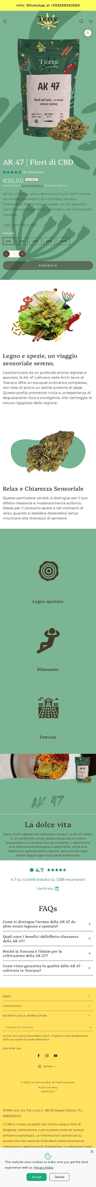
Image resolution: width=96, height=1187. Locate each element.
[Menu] (5, 21)
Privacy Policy (44, 1167)
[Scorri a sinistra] (79, 144)
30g (35, 241)
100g (63, 241)
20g (22, 241)
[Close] (92, 1151)
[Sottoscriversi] (91, 1027)
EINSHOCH (47, 1091)
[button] (81, 21)
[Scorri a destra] (88, 144)
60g (49, 241)
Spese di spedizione (32, 185)
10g (8, 241)
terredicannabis (41, 1082)
